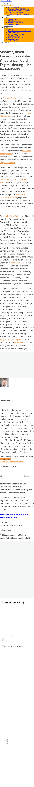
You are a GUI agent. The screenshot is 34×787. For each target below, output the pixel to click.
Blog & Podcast (8, 4)
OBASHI (7, 17)
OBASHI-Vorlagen (13, 24)
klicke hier (18, 342)
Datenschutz (9, 727)
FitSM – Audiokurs (13, 32)
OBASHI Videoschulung (15, 22)
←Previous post (7, 461)
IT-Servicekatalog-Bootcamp (13, 668)
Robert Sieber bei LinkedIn (19, 740)
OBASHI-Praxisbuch (11, 706)
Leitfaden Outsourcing (12, 679)
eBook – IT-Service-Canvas (16, 34)
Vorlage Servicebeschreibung (13, 666)
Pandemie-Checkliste (11, 683)
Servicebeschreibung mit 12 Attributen (19, 10)
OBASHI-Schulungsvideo (15, 37)
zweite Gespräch (11, 216)
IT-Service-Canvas (13, 7)
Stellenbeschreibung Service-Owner (15, 685)
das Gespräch (17, 263)
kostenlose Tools (9, 5)
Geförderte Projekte (11, 725)
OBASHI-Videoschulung (12, 704)
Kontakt (6, 42)
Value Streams (10, 769)
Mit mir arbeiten (8, 26)
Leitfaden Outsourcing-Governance (18, 14)
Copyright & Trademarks (12, 729)
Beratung (10, 29)
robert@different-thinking (16, 638)
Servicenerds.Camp (13, 41)
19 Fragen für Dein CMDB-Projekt (18, 9)
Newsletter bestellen (12, 747)
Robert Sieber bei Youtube (19, 744)
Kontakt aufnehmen (11, 721)
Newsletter (7, 16)
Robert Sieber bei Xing (16, 742)
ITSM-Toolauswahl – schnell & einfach (19, 31)
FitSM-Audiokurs (10, 681)
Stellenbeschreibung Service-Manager (16, 687)
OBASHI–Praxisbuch (14, 21)
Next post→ (19, 461)
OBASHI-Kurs (12, 19)
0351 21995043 (22, 636)
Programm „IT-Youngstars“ (11, 339)
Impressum (9, 723)
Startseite (8, 717)
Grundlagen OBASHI (11, 700)
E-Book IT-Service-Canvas (12, 664)
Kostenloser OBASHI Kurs (16, 12)
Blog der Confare (10, 98)
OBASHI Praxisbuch (14, 36)
